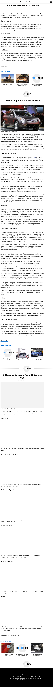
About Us (12, 678)
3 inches (34, 157)
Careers (27, 678)
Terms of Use (33, 678)
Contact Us (22, 678)
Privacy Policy (39, 678)
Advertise (17, 678)
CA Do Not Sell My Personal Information (26, 679)
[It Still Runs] (26, 1)
